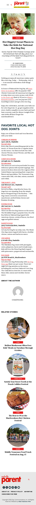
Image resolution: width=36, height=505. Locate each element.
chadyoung (17, 300)
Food (18, 38)
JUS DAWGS (5, 238)
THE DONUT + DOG (8, 183)
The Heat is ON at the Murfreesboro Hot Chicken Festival (18, 418)
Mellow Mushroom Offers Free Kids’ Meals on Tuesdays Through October (18, 348)
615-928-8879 (6, 243)
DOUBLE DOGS (6, 204)
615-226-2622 (6, 144)
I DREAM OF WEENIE (9, 140)
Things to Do (18, 378)
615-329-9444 (6, 163)
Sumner (18, 449)
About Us (5, 491)
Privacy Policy (17, 491)
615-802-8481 (6, 228)
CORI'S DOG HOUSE (8, 159)
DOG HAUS (5, 255)
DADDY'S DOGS (7, 223)
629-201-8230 (6, 260)
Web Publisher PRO (24, 501)
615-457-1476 (6, 187)
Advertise (28, 491)
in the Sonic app (7, 97)
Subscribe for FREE (9, 494)
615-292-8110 (5, 208)
